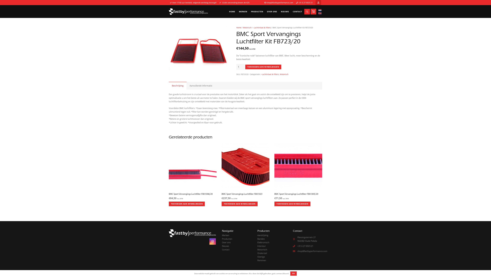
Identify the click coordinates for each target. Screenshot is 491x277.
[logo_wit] (188, 11)
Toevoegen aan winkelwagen (263, 67)
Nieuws (225, 246)
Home (238, 27)
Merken (225, 235)
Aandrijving (262, 235)
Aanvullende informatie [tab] (201, 85)
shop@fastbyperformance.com (280, 2)
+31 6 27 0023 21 (305, 2)
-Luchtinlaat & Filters (262, 27)
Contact (226, 249)
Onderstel (262, 253)
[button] (223, 30)
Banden (261, 238)
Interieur (261, 246)
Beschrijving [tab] (177, 85)
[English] (320, 13)
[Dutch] (320, 10)
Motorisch (247, 27)
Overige (261, 256)
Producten (227, 238)
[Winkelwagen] (313, 11)
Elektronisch (263, 242)
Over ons (226, 242)
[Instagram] (212, 241)
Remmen (261, 260)
